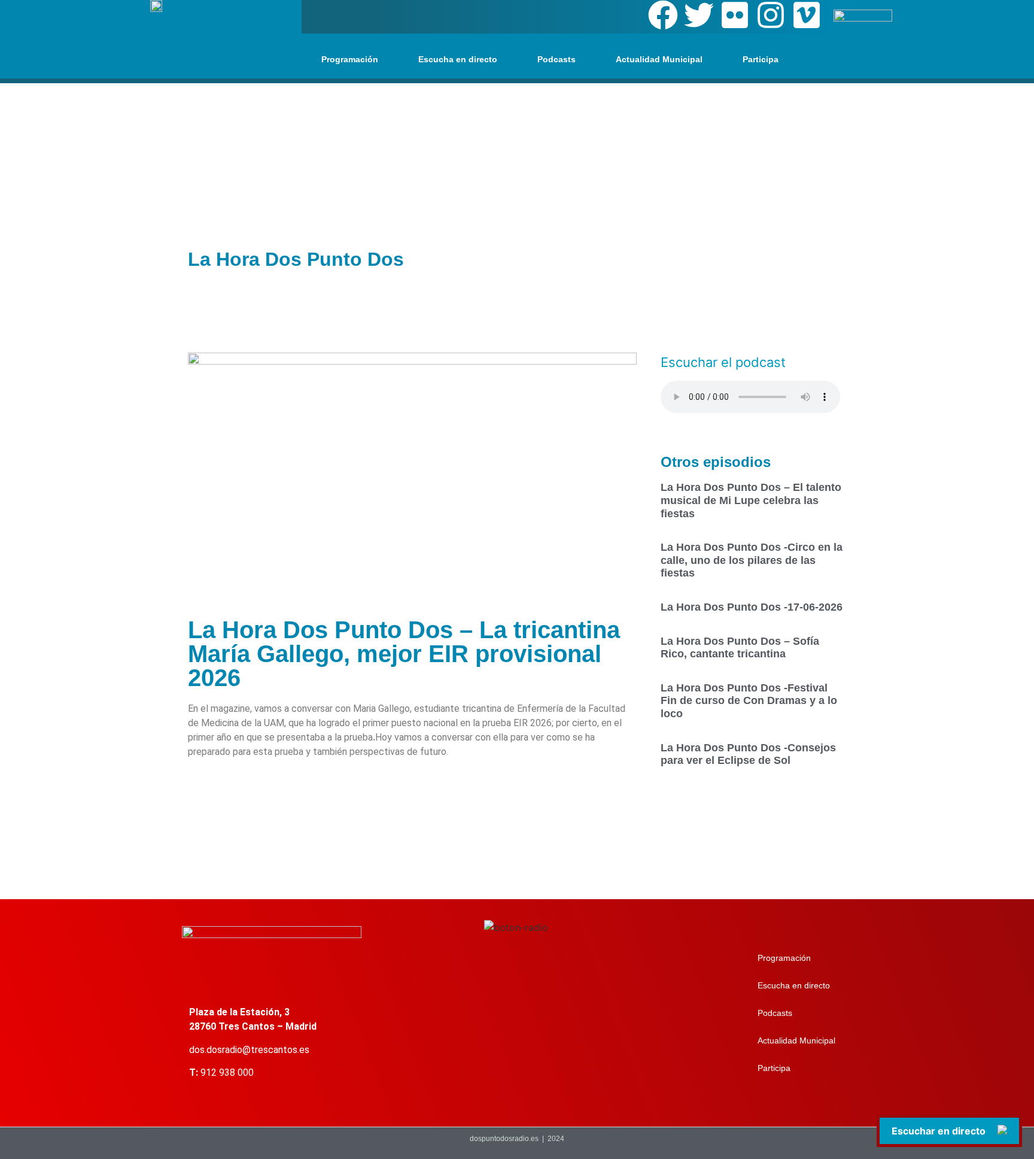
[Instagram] (771, 15)
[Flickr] (735, 15)
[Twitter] (699, 15)
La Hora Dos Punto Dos (296, 259)
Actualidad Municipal (659, 59)
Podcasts (556, 59)
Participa (760, 59)
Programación (349, 59)
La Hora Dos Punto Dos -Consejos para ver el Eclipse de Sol (748, 754)
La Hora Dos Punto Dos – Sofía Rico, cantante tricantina (740, 647)
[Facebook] (663, 15)
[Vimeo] (807, 15)
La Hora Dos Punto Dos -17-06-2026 (752, 607)
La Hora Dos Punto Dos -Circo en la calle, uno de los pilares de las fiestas (752, 560)
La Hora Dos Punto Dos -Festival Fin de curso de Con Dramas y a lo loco (749, 701)
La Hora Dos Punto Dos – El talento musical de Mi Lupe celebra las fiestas (751, 500)
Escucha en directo (457, 59)
